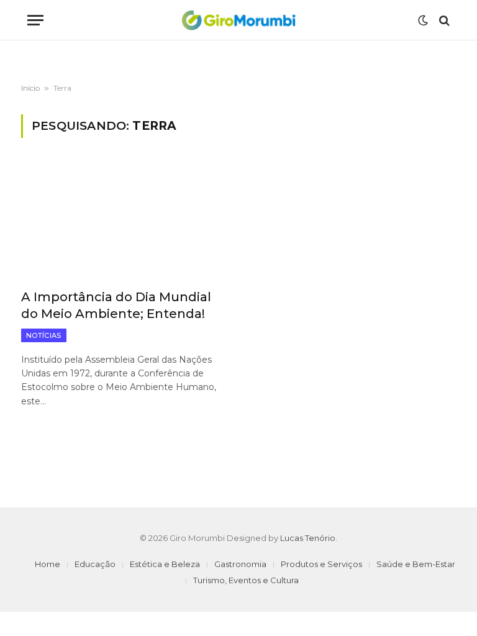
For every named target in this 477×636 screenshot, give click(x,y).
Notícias (43, 335)
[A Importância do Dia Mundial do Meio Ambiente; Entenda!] (124, 221)
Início (30, 88)
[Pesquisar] (443, 20)
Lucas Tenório (307, 538)
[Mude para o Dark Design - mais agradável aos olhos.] (423, 20)
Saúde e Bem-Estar (415, 564)
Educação (95, 564)
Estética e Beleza (165, 564)
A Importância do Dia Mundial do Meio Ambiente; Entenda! (116, 305)
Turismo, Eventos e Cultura (246, 580)
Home (47, 564)
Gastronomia (240, 564)
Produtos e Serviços (321, 564)
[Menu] (35, 20)
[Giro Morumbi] (238, 20)
